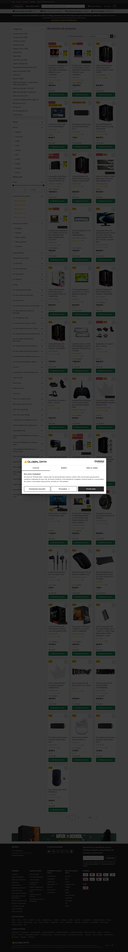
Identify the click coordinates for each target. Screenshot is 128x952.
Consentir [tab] (36, 468)
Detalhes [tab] (64, 468)
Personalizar (63, 489)
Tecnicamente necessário (37, 489)
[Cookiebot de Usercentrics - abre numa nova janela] (96, 461)
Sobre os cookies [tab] (92, 468)
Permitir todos (91, 489)
